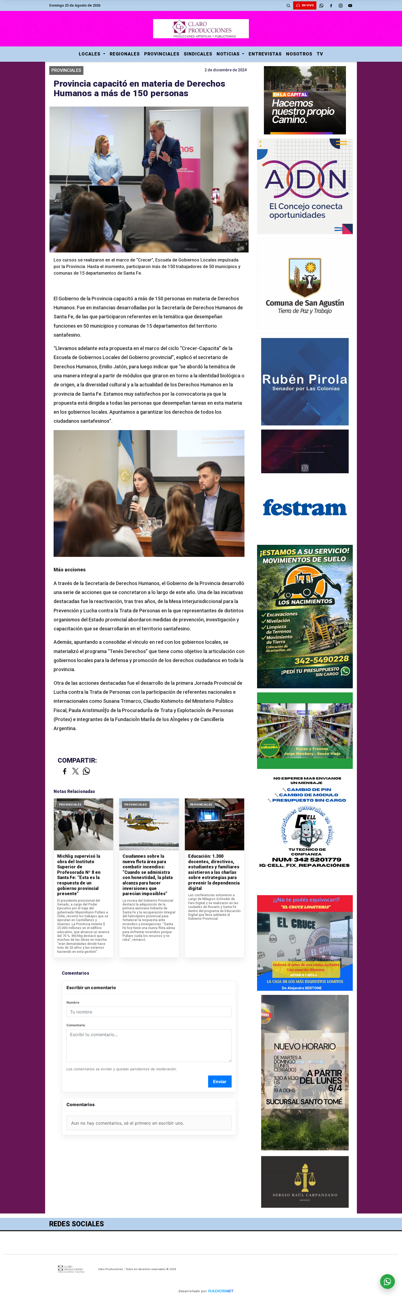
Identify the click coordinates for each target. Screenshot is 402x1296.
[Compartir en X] (75, 771)
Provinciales (161, 54)
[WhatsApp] (321, 5)
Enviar (219, 1081)
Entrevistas (265, 54)
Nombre (72, 1002)
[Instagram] (340, 5)
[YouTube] (350, 5)
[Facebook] (331, 5)
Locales (90, 54)
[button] (288, 5)
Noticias (229, 54)
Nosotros (299, 54)
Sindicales (198, 54)
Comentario (75, 1025)
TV (320, 54)
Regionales (125, 54)
